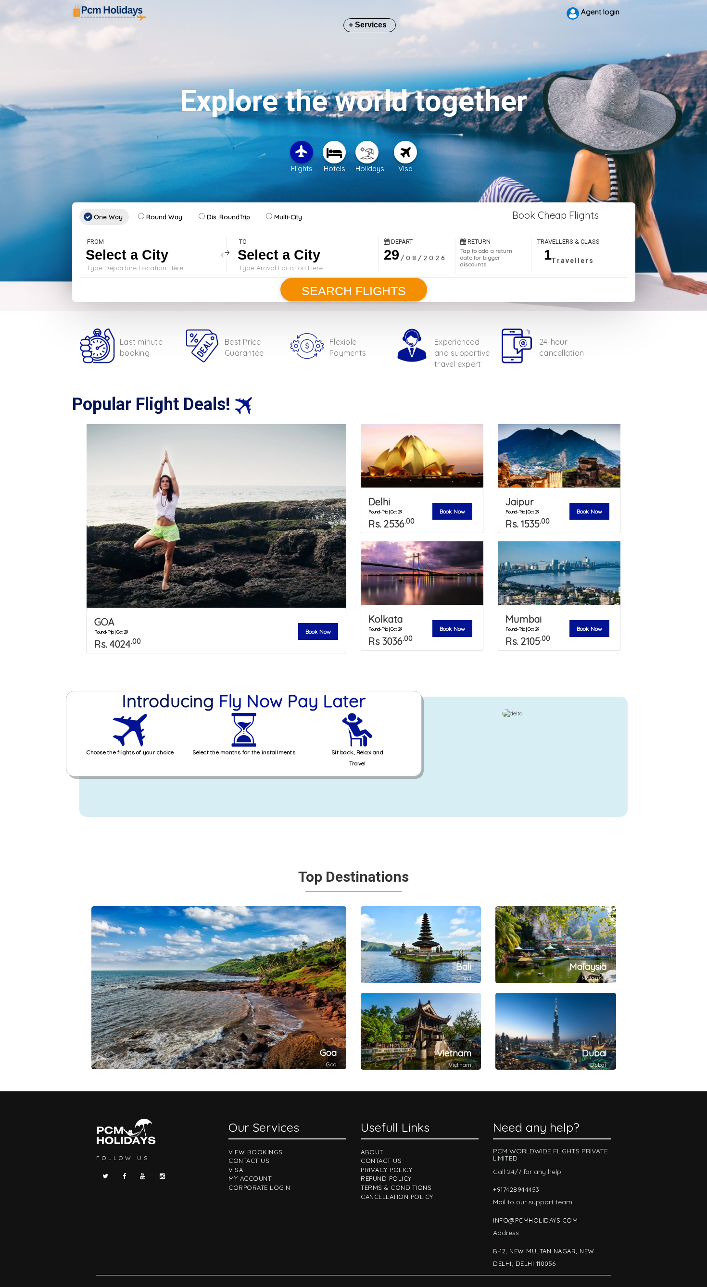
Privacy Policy (386, 1170)
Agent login (599, 11)
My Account (249, 1178)
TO (243, 241)
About (372, 1152)
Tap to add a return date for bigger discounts (486, 258)
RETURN (478, 241)
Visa (235, 1170)
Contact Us (248, 1160)
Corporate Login (259, 1187)
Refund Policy (386, 1178)
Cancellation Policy (397, 1196)
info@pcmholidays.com (535, 1220)
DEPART (401, 241)
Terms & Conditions (396, 1187)
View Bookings (255, 1152)
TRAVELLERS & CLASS (568, 241)
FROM (95, 241)
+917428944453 (516, 1189)
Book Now (318, 631)
